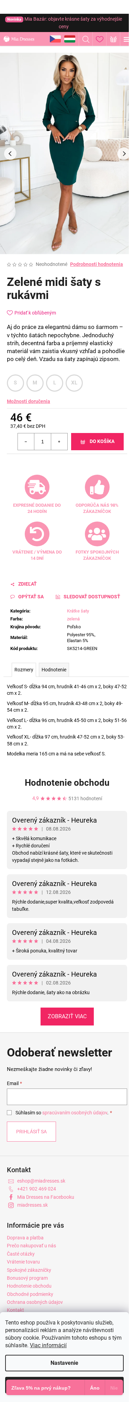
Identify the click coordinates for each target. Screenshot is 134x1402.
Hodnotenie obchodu (67, 782)
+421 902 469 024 (36, 1189)
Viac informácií (48, 1345)
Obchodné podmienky (30, 1294)
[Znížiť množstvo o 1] (26, 441)
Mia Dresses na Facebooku (45, 1197)
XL (74, 383)
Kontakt (15, 1310)
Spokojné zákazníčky (29, 1270)
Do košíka (102, 441)
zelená (73, 618)
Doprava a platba (25, 1237)
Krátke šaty (78, 611)
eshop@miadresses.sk (41, 1181)
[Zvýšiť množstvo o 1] (59, 441)
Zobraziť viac (67, 1016)
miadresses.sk (32, 1205)
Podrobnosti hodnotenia (96, 264)
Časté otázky (21, 1254)
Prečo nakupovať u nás (31, 1245)
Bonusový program (27, 1278)
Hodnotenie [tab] (54, 669)
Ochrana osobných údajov (35, 1302)
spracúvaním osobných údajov (74, 1112)
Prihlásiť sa (31, 1131)
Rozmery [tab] (23, 669)
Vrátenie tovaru (23, 1262)
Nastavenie (64, 1363)
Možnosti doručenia (28, 401)
